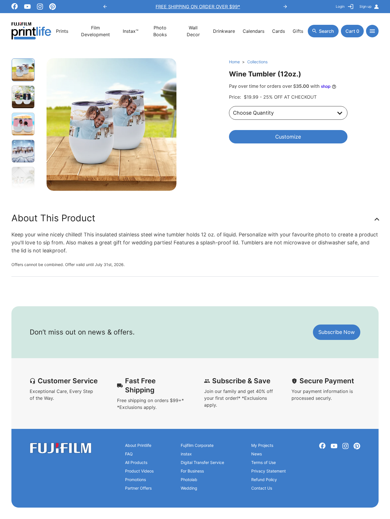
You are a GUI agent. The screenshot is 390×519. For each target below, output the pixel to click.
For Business (192, 471)
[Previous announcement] (105, 6)
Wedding (189, 488)
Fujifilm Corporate (197, 445)
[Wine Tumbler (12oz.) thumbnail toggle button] (23, 97)
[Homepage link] (31, 31)
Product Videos (139, 471)
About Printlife (138, 445)
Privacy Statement (268, 471)
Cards (278, 31)
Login (340, 6)
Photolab (189, 479)
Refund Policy (264, 479)
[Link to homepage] (60, 448)
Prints (62, 31)
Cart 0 (352, 31)
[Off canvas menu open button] (372, 31)
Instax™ (130, 31)
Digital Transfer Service (202, 462)
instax (186, 453)
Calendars (253, 31)
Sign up (365, 6)
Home (234, 61)
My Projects (262, 445)
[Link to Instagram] (40, 6)
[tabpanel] (111, 124)
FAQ (129, 453)
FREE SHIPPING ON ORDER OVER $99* (195, 6)
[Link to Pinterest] (52, 6)
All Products (136, 462)
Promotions (135, 479)
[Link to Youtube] (27, 6)
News (256, 453)
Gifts (298, 31)
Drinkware (224, 31)
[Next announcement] (285, 6)
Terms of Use (263, 462)
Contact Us (261, 488)
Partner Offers (138, 488)
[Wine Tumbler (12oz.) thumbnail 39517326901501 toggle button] (23, 69)
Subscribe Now (336, 332)
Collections (257, 61)
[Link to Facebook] (14, 6)
